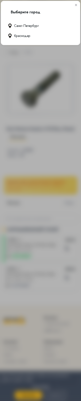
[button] (76, 5)
